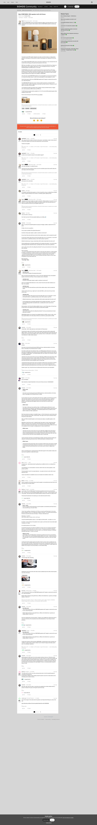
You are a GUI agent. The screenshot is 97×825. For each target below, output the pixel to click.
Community (19, 10)
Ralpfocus (23, 489)
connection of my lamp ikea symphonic (68, 25)
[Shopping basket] (91, 2)
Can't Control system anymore (66, 37)
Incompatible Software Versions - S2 (68, 22)
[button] (70, 6)
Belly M (23, 377)
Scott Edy (23, 590)
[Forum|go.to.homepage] (27, 6)
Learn (8, 2)
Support (12, 2)
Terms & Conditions (40, 719)
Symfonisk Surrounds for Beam (67, 45)
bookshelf (27, 108)
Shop (4, 2)
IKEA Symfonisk (33, 108)
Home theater (63, 43)
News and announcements (27, 10)
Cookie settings (48, 719)
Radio (17, 2)
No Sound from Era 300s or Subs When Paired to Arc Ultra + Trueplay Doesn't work (69, 49)
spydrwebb (24, 138)
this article (25, 657)
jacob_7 (23, 480)
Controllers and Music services (66, 39)
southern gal (24, 698)
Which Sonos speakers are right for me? (68, 19)
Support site (56, 6)
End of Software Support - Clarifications (68, 15)
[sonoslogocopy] (48, 2)
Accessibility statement (56, 719)
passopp (23, 190)
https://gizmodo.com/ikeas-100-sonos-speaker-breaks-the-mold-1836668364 (35, 703)
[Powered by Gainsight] (48, 717)
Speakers (62, 17)
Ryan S (23, 21)
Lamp (23, 108)
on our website (39, 94)
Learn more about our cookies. (68, 817)
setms (23, 462)
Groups (51, 6)
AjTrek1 (23, 343)
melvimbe (23, 222)
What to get (63, 20)
